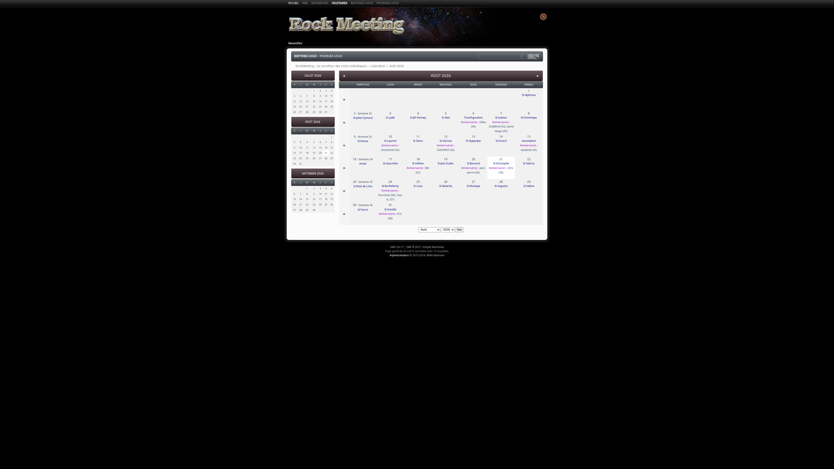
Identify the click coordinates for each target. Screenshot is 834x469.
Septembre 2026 (313, 173)
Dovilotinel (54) (390, 150)
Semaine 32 (365, 113)
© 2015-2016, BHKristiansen (417, 255)
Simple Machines (433, 247)
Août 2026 (312, 122)
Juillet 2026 (312, 75)
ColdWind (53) (497, 126)
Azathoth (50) (529, 150)
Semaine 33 (365, 136)
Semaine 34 (366, 159)
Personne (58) (386, 195)
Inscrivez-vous (331, 56)
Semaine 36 (366, 205)
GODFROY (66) (446, 150)
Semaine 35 (366, 181)
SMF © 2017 (413, 247)
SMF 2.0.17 (397, 247)
